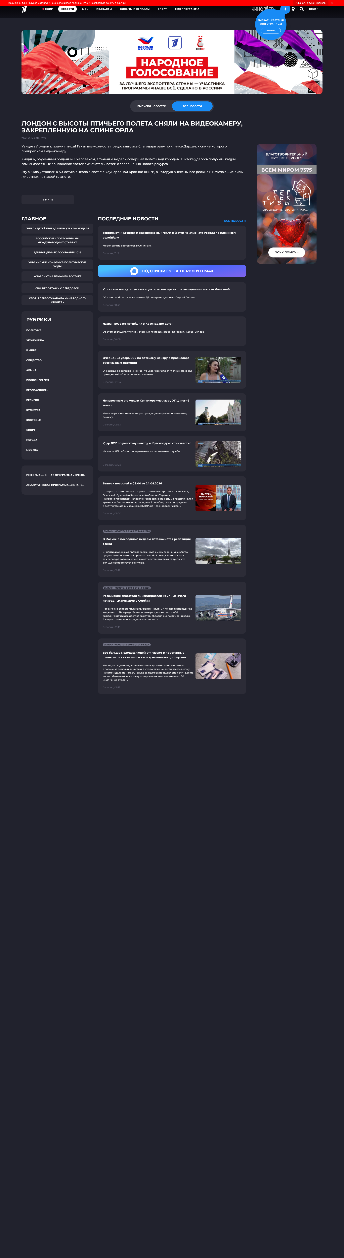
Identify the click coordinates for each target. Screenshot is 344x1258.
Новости (67, 9)
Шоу (85, 9)
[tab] (151, 106)
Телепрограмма (187, 9)
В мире (48, 199)
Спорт (162, 9)
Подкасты (104, 9)
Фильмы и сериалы (135, 9)
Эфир (49, 9)
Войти (314, 9)
